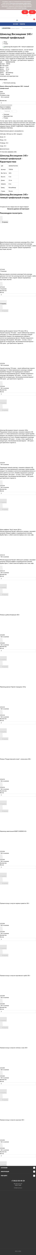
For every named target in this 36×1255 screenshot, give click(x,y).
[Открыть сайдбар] (2, 11)
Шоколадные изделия (14, 28)
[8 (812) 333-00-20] (2, 20)
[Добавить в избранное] (1, 217)
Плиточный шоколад (27, 28)
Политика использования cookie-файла (20, 3)
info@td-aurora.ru (18, 1187)
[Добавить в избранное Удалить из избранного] (14, 111)
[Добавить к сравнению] (1, 219)
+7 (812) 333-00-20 (5, 108)
